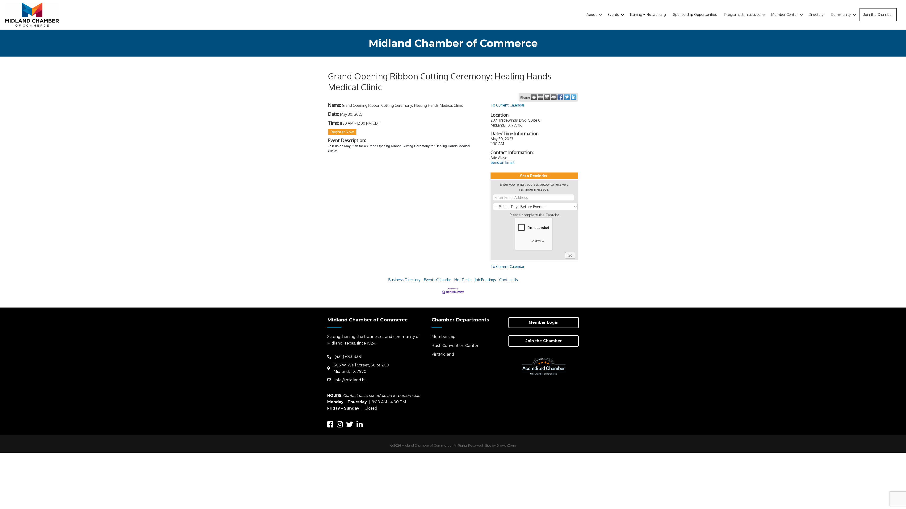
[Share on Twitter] (567, 97)
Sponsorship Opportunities (695, 14)
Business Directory (404, 279)
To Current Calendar (507, 105)
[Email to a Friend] (540, 97)
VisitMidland (443, 354)
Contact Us (508, 279)
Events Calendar (437, 279)
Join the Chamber (878, 14)
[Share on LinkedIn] (573, 97)
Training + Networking (647, 14)
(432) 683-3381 (348, 356)
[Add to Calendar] (547, 97)
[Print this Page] (534, 97)
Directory (816, 14)
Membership (443, 336)
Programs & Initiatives (742, 14)
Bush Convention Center (455, 345)
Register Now (342, 132)
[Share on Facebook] (560, 97)
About (592, 14)
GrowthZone (506, 445)
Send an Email (502, 162)
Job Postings (485, 279)
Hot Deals (462, 279)
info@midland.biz (351, 380)
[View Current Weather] (554, 97)
